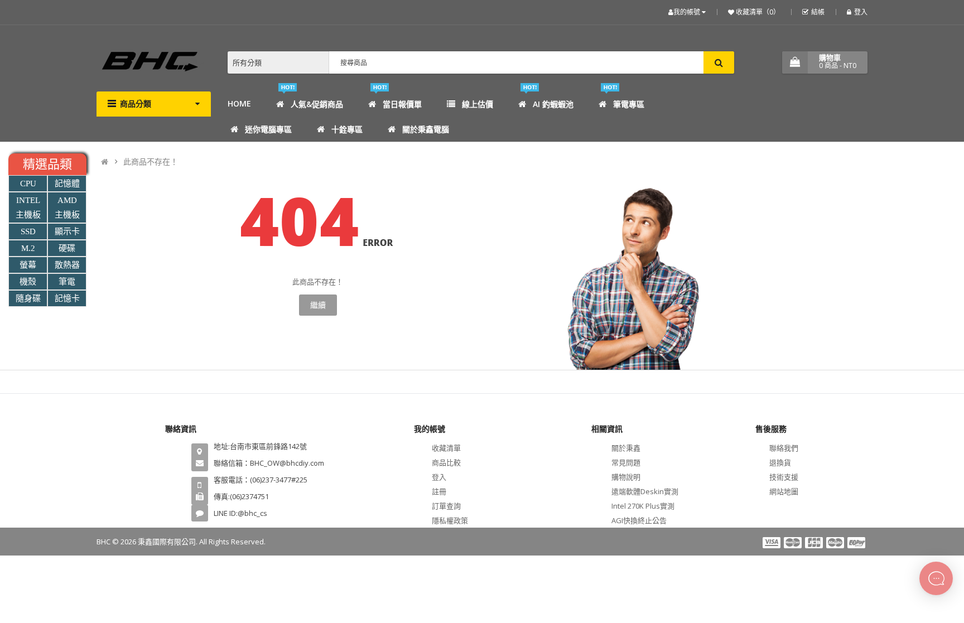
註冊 (439, 491)
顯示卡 (67, 231)
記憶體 (67, 183)
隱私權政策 (450, 520)
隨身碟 (28, 298)
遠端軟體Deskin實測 (644, 491)
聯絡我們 (783, 448)
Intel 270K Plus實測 (642, 506)
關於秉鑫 (625, 448)
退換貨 (780, 462)
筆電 (67, 281)
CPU (28, 183)
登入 (860, 12)
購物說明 (625, 477)
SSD (28, 231)
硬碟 (67, 248)
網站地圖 (783, 491)
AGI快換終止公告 (639, 520)
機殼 (28, 281)
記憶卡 (67, 298)
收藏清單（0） (757, 12)
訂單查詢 (446, 506)
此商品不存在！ (150, 161)
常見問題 (625, 462)
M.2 (28, 248)
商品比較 (446, 462)
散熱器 (67, 264)
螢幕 (28, 264)
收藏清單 (446, 448)
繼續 (318, 305)
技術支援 (783, 477)
